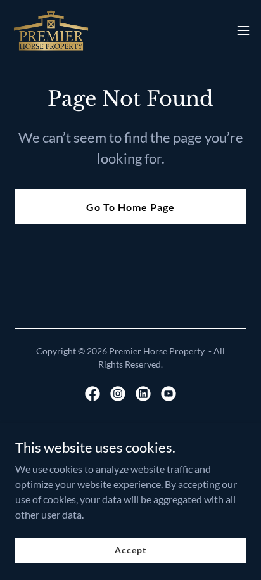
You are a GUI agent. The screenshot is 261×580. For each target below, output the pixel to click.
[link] (51, 30)
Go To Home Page (130, 207)
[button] (243, 30)
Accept (130, 550)
